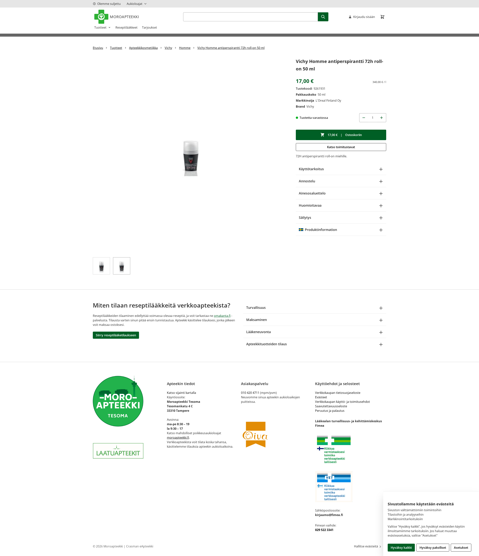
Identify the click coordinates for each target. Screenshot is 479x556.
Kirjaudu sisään (364, 17)
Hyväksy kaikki (401, 548)
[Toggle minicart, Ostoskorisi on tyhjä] (382, 17)
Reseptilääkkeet (126, 27)
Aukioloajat (134, 4)
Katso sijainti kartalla (181, 393)
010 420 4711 (250, 393)
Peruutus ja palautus (329, 411)
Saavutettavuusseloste (331, 406)
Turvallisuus (256, 307)
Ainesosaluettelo (312, 193)
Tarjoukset (149, 27)
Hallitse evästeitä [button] (366, 546)
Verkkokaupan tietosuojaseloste (337, 393)
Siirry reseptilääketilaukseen (116, 335)
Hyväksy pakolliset (432, 548)
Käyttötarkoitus (311, 169)
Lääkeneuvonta (258, 332)
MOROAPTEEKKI (124, 16)
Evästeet (321, 397)
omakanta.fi (222, 316)
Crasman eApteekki (139, 546)
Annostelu (307, 181)
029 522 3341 (324, 530)
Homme (184, 48)
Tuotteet (100, 27)
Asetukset (461, 548)
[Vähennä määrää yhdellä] (363, 117)
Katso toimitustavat (341, 147)
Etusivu (98, 48)
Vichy (168, 48)
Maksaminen (256, 319)
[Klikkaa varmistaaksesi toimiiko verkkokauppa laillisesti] (350, 449)
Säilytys (305, 217)
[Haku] (323, 16)
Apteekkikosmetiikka (143, 48)
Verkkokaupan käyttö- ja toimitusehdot (342, 402)
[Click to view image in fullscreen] (190, 155)
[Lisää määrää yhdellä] (381, 117)
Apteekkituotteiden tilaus (266, 344)
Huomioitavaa (310, 205)
